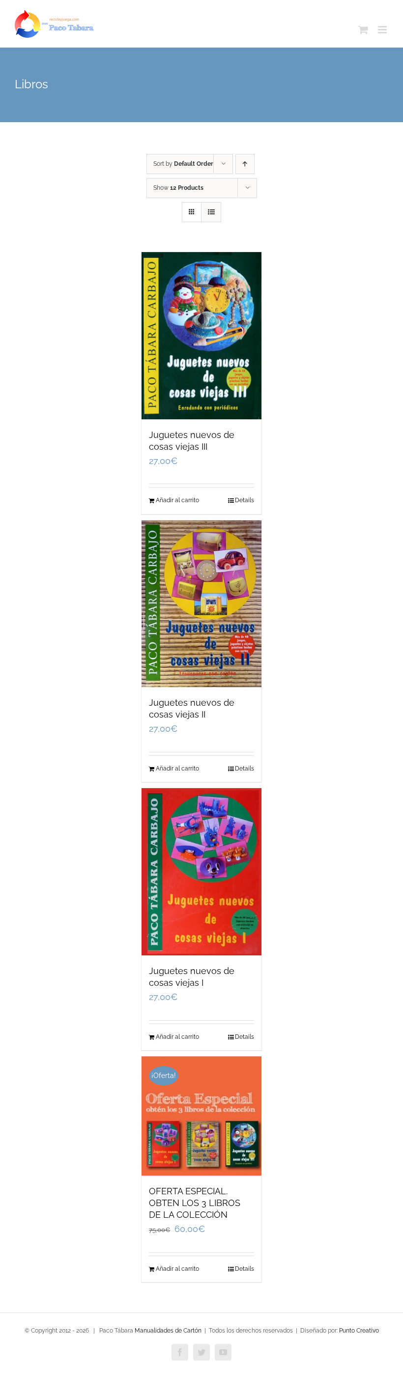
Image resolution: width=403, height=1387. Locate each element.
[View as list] (211, 212)
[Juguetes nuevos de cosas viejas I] (201, 871)
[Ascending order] (245, 164)
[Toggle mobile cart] (363, 30)
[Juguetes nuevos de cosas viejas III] (201, 335)
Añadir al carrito (177, 500)
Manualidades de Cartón (168, 1330)
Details (244, 500)
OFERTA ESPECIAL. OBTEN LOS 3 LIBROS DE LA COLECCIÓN (194, 1203)
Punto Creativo (359, 1330)
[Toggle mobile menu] (383, 30)
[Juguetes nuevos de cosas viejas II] (201, 604)
